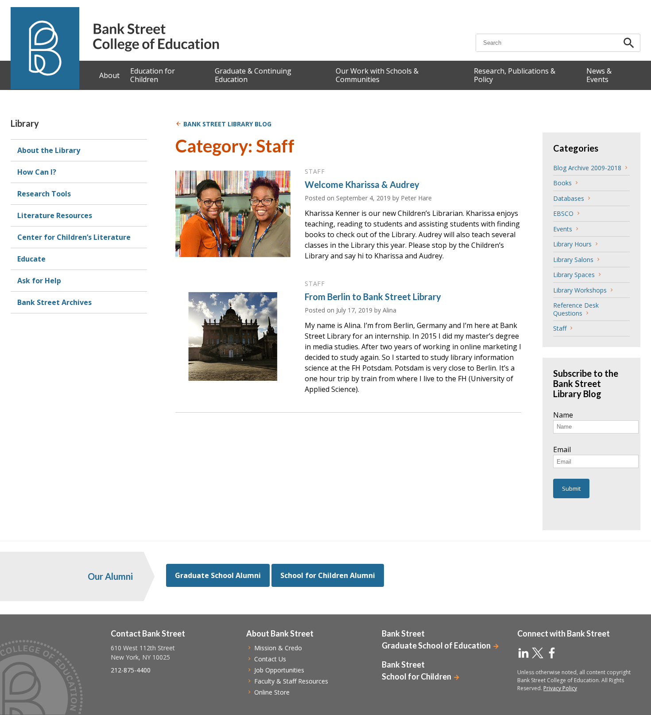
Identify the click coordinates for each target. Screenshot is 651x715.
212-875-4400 (131, 670)
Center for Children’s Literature (74, 237)
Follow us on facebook (552, 653)
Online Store (272, 692)
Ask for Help (39, 280)
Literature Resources (54, 215)
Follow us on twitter (537, 653)
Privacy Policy (560, 688)
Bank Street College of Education (156, 37)
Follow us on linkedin (523, 653)
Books (562, 183)
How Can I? (36, 172)
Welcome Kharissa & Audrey (362, 184)
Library (25, 123)
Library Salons (573, 259)
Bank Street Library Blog (227, 124)
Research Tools (44, 194)
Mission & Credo (278, 648)
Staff (559, 328)
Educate (31, 259)
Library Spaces (574, 274)
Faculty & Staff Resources (291, 681)
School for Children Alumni (327, 575)
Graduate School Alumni (218, 575)
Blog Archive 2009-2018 (587, 168)
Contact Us (270, 659)
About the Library (48, 150)
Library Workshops (580, 290)
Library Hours (572, 244)
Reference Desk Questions (576, 309)
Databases (568, 198)
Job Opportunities (279, 670)
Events (562, 229)
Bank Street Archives (54, 302)
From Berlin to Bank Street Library (373, 296)
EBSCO (563, 213)
